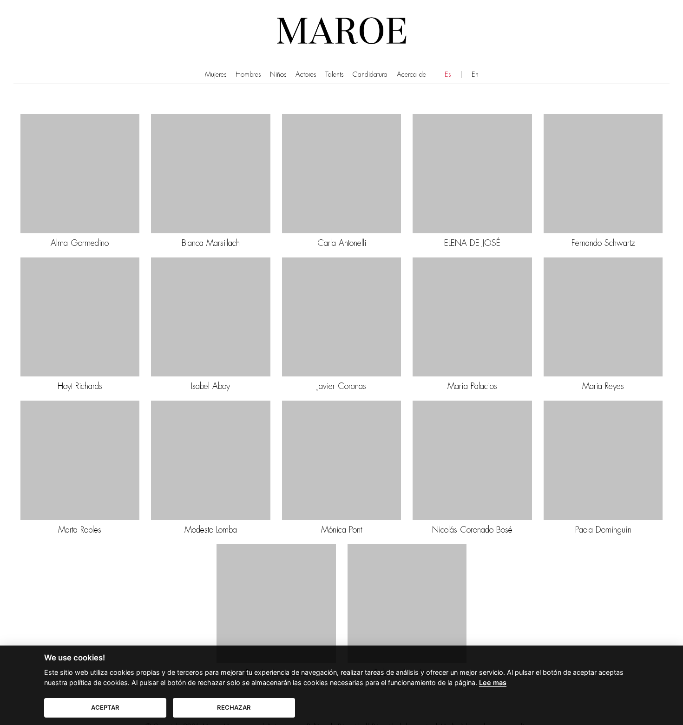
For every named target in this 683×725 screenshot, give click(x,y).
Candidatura (370, 74)
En (475, 74)
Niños (278, 74)
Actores (306, 74)
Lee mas (492, 682)
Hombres (248, 74)
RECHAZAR (234, 707)
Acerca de (411, 74)
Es (448, 74)
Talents (334, 74)
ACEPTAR (105, 707)
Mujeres (215, 74)
